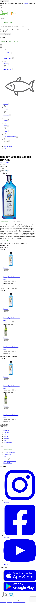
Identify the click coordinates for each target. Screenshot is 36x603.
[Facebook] (19, 535)
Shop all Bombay (5, 162)
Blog (4, 434)
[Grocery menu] (8, 131)
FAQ (4, 456)
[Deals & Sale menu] (11, 53)
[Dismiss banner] (1, 7)
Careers (5, 436)
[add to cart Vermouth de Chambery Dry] (4, 342)
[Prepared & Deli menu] (13, 58)
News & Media (7, 463)
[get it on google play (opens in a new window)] (19, 591)
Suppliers (6, 438)
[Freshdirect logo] (9, 15)
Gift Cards (6, 432)
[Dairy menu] (7, 109)
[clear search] (23, 26)
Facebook (6, 537)
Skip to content (4, 1)
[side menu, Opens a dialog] (1, 10)
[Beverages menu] (10, 115)
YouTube (6, 564)
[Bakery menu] (8, 120)
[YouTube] (19, 562)
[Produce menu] (8, 64)
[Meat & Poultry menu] (12, 69)
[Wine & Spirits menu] (17, 137)
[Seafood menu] (8, 104)
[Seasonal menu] (9, 141)
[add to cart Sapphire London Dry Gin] (4, 272)
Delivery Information (9, 452)
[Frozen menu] (8, 126)
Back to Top (4, 424)
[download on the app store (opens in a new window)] (19, 580)
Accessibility (7, 454)
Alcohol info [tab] (16, 222)
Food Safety (6, 440)
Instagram (6, 502)
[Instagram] (19, 500)
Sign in (3, 41)
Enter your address (7, 22)
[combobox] (12, 26)
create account (13, 41)
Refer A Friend (7, 442)
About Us (6, 430)
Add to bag (4, 240)
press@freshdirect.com (9, 461)
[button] (18, 174)
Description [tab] (5, 222)
